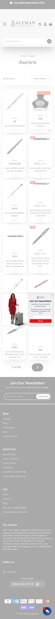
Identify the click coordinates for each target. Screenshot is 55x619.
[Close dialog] (52, 294)
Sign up (40, 321)
